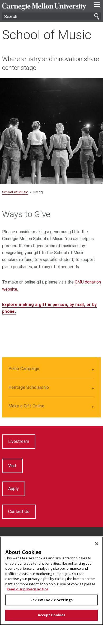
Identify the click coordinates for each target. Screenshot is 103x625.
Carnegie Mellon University (44, 7)
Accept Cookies (51, 615)
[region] (51, 580)
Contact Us (18, 511)
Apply (13, 488)
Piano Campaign (23, 368)
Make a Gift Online (26, 405)
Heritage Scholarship (28, 387)
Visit (12, 465)
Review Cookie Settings (51, 599)
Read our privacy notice (27, 589)
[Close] (96, 544)
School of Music (46, 35)
